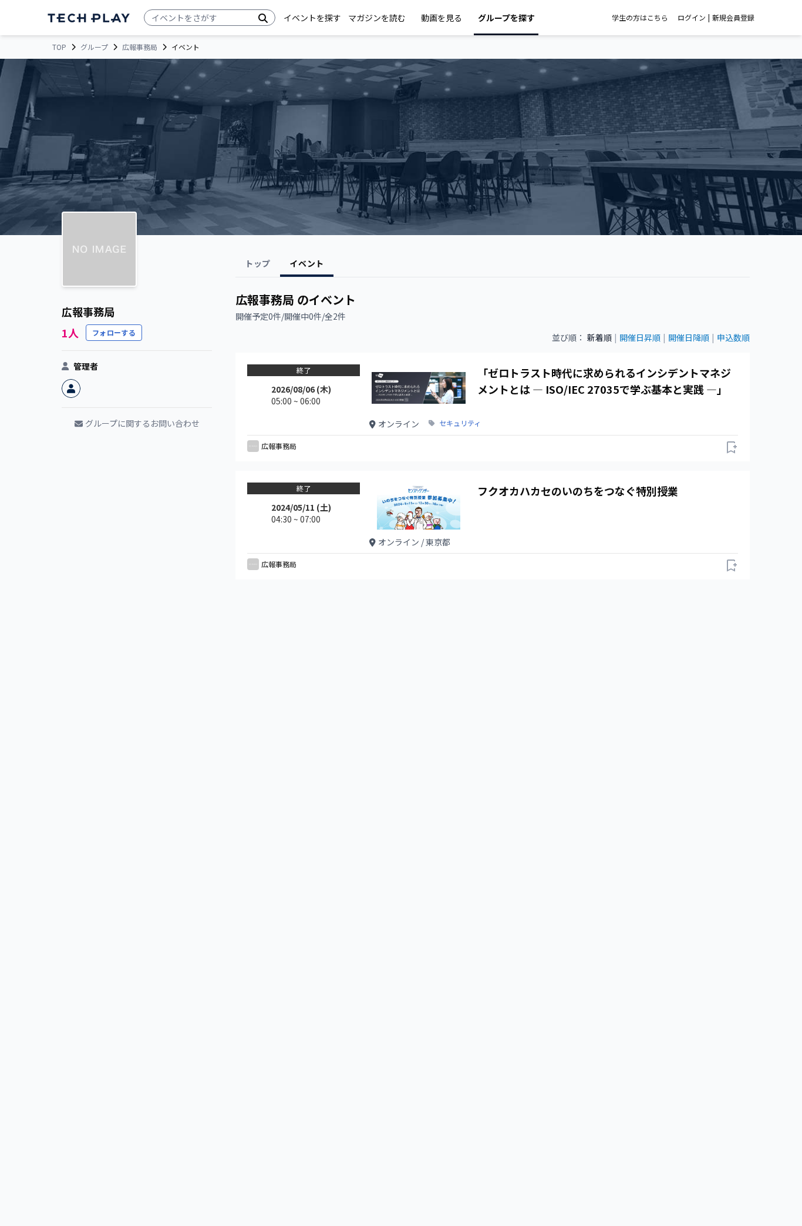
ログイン (692, 17)
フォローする (114, 332)
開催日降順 (688, 337)
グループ (94, 47)
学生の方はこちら (640, 17)
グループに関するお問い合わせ (142, 423)
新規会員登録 (733, 17)
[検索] (263, 18)
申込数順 (733, 337)
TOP (59, 47)
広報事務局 (139, 47)
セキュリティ (460, 423)
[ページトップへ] (89, 18)
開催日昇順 (640, 337)
